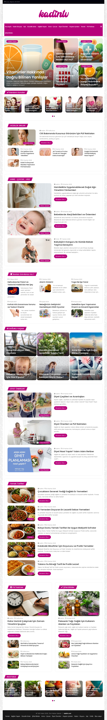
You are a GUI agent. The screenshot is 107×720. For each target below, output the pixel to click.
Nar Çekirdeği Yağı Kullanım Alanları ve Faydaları (84, 644)
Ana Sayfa (8, 26)
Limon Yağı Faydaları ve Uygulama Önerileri (84, 655)
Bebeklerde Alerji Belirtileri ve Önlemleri (75, 214)
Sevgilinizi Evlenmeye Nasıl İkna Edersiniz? (52, 108)
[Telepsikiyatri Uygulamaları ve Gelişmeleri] (20, 344)
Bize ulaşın (98, 716)
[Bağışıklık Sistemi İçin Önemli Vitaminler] (91, 50)
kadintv (43, 130)
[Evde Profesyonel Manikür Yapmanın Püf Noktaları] (13, 163)
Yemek (83, 26)
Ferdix (57, 239)
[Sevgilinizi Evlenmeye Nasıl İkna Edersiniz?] (53, 104)
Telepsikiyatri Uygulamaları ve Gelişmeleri (15, 350)
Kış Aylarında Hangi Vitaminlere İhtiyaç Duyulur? (90, 81)
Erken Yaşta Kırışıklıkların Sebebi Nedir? (85, 376)
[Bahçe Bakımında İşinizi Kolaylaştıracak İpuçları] (13, 665)
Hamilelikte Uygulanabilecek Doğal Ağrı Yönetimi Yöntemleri (75, 189)
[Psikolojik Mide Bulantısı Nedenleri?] (53, 368)
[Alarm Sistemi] (45, 288)
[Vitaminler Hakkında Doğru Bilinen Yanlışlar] (29, 63)
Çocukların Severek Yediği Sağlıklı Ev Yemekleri (62, 491)
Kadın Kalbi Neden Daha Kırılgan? (32, 109)
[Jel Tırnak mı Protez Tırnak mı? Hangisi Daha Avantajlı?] (45, 152)
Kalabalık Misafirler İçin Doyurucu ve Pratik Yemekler (66, 546)
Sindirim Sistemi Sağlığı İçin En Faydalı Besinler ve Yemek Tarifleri (85, 350)
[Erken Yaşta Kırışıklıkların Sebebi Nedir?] (86, 368)
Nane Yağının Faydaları (31, 694)
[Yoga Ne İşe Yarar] (77, 288)
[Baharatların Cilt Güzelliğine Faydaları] (53, 689)
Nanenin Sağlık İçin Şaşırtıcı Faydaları (81, 665)
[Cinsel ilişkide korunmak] (94, 104)
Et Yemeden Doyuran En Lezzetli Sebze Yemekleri (64, 509)
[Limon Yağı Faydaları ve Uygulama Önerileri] (64, 654)
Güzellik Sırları (31, 26)
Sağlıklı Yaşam (42, 26)
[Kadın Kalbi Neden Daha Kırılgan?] (33, 104)
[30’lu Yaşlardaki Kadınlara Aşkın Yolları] (13, 104)
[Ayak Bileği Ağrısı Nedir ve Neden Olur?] (20, 368)
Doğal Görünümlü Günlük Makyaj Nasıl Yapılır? (91, 153)
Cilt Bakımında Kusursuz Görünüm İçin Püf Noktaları (66, 133)
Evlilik (91, 716)
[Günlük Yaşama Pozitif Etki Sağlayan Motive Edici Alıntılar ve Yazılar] (53, 344)
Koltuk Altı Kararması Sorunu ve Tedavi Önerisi (21, 305)
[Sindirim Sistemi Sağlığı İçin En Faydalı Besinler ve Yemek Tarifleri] (86, 344)
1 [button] (52, 116)
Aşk (24, 26)
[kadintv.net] (53, 13)
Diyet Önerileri (63, 26)
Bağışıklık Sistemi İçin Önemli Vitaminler (90, 56)
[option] (53, 63)
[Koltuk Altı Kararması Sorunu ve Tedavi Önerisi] (13, 313)
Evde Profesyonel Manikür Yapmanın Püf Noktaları (28, 165)
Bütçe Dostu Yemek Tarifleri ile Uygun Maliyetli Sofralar (67, 527)
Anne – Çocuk (52, 26)
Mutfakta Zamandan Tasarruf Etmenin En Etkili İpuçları (32, 644)
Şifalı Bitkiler (9, 33)
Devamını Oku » (46, 143)
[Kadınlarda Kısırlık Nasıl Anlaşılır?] (74, 104)
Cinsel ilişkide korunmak (92, 109)
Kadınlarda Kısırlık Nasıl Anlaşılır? (73, 109)
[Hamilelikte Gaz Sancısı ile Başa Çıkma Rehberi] (74, 689)
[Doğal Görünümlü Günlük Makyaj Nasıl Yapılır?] (77, 152)
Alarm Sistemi (46, 282)
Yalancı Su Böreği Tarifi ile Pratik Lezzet (58, 564)
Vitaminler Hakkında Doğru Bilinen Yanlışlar (27, 74)
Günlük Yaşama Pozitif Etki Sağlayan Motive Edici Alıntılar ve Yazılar (53, 350)
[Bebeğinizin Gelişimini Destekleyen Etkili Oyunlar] (45, 313)
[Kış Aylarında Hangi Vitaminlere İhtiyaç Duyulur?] (91, 75)
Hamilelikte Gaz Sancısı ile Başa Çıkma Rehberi (72, 693)
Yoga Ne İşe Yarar (79, 282)
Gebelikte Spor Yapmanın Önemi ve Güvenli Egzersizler (85, 305)
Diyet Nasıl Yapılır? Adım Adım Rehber (74, 451)
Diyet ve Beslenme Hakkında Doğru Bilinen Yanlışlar (34, 655)
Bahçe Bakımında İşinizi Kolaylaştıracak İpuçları (30, 665)
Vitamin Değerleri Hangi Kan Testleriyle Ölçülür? (65, 80)
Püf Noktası (90, 26)
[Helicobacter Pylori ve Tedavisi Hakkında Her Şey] (13, 291)
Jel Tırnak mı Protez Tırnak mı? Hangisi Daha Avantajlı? (60, 153)
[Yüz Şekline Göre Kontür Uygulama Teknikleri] (13, 152)
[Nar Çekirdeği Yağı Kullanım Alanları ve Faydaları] (64, 644)
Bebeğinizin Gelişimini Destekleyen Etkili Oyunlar (51, 305)
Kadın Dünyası (17, 26)
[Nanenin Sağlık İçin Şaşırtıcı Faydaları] (64, 665)
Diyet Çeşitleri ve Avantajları (69, 396)
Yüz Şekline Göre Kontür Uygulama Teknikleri (27, 153)
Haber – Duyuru (79, 716)
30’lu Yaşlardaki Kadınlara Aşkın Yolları (11, 108)
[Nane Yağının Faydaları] (33, 689)
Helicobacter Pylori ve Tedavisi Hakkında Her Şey (20, 283)
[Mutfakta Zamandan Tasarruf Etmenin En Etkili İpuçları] (13, 644)
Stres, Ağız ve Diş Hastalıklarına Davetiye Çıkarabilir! (93, 692)
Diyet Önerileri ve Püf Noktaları (70, 424)
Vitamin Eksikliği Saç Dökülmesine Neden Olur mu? (65, 56)
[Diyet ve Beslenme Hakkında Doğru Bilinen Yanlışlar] (13, 654)
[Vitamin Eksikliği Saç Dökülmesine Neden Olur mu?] (66, 50)
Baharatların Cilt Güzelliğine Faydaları (52, 693)
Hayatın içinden (74, 26)
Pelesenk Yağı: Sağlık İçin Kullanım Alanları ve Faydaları (76, 623)
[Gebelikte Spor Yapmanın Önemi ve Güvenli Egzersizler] (77, 313)
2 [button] (54, 116)
